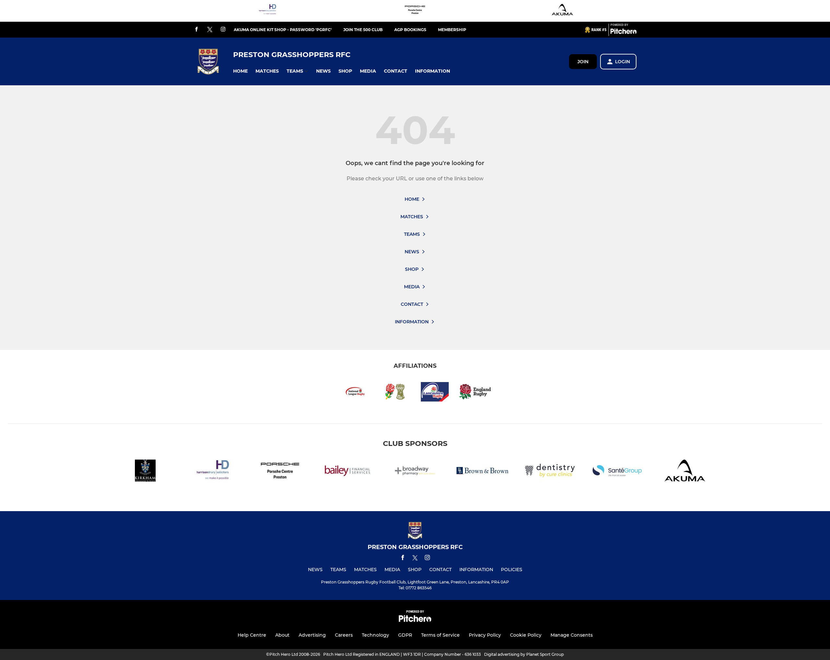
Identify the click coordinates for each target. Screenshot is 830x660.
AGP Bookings (410, 29)
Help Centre (252, 635)
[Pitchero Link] (623, 32)
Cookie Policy (525, 635)
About (282, 635)
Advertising (312, 635)
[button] (240, 71)
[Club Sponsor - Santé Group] (617, 472)
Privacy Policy (485, 635)
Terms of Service (440, 635)
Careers (344, 635)
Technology (375, 635)
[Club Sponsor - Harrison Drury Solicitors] (267, 11)
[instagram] (223, 30)
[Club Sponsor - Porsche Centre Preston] (415, 11)
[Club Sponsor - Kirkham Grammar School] (145, 472)
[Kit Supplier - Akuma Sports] (562, 11)
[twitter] (209, 30)
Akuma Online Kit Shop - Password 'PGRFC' (283, 29)
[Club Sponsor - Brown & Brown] (482, 472)
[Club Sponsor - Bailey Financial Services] (348, 472)
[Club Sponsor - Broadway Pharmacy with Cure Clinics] (415, 472)
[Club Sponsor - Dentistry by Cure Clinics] (550, 472)
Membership (452, 29)
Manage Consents (572, 635)
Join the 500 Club (363, 29)
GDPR (405, 635)
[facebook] (196, 30)
